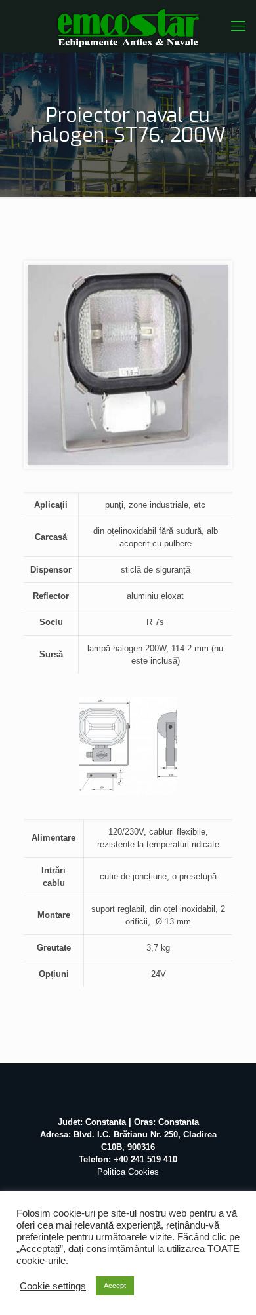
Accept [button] (115, 1285)
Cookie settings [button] (53, 1286)
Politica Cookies (128, 1172)
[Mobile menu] (238, 26)
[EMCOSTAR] (128, 26)
